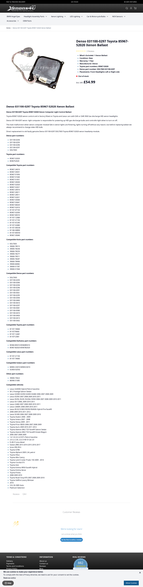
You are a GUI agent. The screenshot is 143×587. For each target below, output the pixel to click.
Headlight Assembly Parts (34, 16)
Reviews (42, 566)
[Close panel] (140, 573)
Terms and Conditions (15, 566)
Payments (10, 563)
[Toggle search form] (127, 8)
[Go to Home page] (21, 8)
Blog (41, 568)
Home (8, 28)
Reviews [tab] (16, 494)
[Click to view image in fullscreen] (37, 68)
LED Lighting (75, 16)
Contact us (43, 563)
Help (9, 583)
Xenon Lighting (57, 16)
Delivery (9, 561)
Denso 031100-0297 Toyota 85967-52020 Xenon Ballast (32, 28)
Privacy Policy (11, 568)
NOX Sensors (117, 16)
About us (43, 561)
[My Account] (131, 8)
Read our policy (9, 578)
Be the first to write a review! (71, 540)
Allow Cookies (131, 583)
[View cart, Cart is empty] (135, 8)
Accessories (11, 21)
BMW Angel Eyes (13, 16)
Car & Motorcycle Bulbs (96, 16)
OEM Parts (27, 21)
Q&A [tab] (24, 494)
